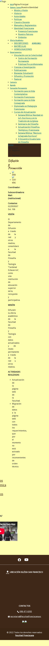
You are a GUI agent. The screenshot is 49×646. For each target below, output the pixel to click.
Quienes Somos (15, 7)
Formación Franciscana (24, 97)
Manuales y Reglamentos (25, 25)
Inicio (12, 4)
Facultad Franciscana (24, 635)
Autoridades (19, 16)
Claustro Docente (22, 22)
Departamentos (16, 52)
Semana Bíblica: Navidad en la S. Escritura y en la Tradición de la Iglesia (30, 118)
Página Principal (21, 4)
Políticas (18, 19)
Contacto (13, 82)
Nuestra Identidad (29, 7)
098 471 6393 (26, 611)
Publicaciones (20, 70)
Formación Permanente (18, 88)
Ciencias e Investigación (24, 67)
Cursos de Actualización (25, 112)
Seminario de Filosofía (28, 124)
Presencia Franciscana (28, 31)
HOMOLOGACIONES (23, 49)
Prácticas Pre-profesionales (30, 64)
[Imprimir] (14, 173)
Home (10, 145)
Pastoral (17, 79)
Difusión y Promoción (24, 76)
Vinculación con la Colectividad (28, 55)
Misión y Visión (21, 10)
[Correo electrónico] (14, 180)
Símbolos (22, 37)
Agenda (12, 85)
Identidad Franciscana (24, 28)
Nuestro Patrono (25, 34)
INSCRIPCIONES (21, 43)
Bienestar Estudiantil (23, 73)
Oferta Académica (16, 40)
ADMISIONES (36, 43)
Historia (17, 13)
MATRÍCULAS (20, 46)
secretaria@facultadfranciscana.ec (25, 616)
